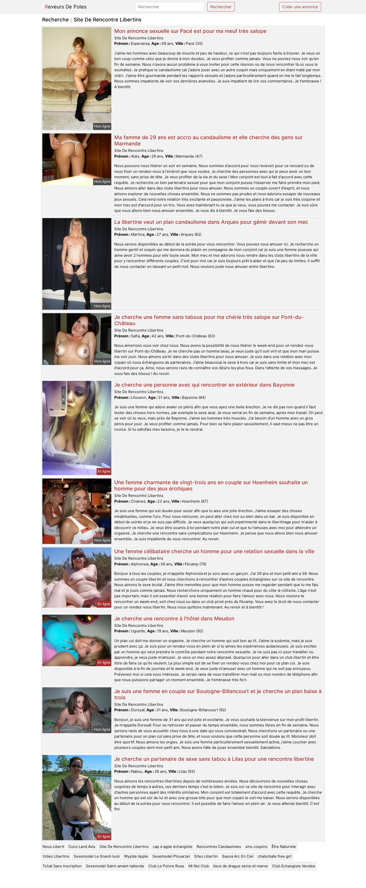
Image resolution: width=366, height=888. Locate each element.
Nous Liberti (53, 846)
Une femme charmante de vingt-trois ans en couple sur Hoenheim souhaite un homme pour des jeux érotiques (211, 485)
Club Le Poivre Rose (166, 866)
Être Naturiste (284, 846)
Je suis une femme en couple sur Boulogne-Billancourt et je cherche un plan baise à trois (218, 694)
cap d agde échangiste (172, 846)
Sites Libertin (206, 856)
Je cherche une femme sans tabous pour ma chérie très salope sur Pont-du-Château (209, 320)
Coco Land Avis (81, 846)
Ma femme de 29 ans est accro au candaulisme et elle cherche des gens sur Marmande (208, 140)
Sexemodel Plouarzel (171, 856)
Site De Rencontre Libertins (124, 846)
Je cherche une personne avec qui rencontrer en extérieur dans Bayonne (204, 385)
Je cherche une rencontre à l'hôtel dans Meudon (174, 618)
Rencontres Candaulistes (219, 846)
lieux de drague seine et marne (240, 866)
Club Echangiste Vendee (293, 866)
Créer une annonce (300, 6)
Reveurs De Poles (65, 7)
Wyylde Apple (136, 856)
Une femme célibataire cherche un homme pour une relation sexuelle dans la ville (214, 551)
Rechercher (221, 6)
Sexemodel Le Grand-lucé (97, 856)
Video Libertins (56, 856)
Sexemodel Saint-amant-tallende (115, 866)
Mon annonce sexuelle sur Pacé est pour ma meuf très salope (190, 31)
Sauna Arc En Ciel (237, 856)
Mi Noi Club (198, 866)
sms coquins (256, 846)
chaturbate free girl (275, 856)
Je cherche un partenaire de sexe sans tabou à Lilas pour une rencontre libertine (214, 759)
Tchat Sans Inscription (62, 866)
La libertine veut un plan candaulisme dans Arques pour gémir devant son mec (211, 222)
